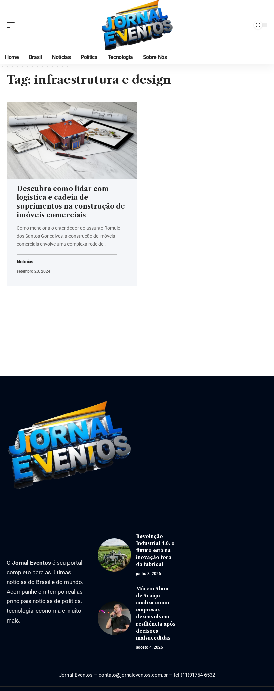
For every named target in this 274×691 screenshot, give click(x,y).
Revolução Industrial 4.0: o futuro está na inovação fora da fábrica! (155, 550)
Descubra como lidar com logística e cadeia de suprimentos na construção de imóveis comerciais (71, 202)
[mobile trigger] (12, 25)
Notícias (25, 262)
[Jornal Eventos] (137, 25)
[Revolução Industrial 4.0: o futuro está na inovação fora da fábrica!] (114, 555)
